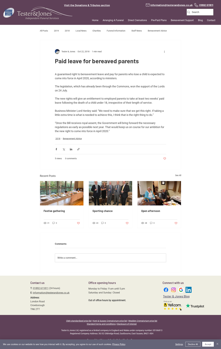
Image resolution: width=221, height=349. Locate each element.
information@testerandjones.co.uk (51, 292)
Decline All (193, 344)
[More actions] (164, 51)
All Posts (44, 31)
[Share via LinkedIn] (71, 149)
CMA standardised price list (79, 321)
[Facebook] (166, 290)
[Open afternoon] (159, 193)
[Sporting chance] (110, 193)
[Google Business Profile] (181, 290)
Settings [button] (179, 344)
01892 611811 (41, 288)
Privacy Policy (118, 344)
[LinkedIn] (189, 290)
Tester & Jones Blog (176, 296)
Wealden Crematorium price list (142, 321)
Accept (208, 344)
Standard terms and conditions (101, 324)
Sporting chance (102, 211)
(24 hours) (54, 288)
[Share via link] (78, 149)
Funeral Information (116, 31)
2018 (67, 31)
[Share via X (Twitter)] (63, 149)
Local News (81, 31)
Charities (96, 31)
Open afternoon (150, 211)
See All (178, 175)
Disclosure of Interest (127, 324)
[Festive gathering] (61, 193)
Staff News (136, 31)
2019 (56, 31)
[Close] (217, 344)
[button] (112, 20)
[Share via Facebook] (56, 149)
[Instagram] (173, 290)
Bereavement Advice (157, 31)
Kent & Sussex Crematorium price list (110, 321)
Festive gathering (54, 211)
